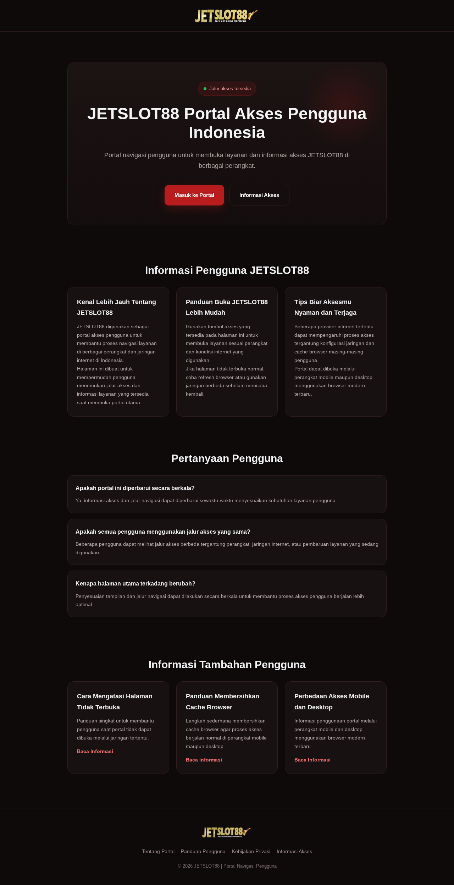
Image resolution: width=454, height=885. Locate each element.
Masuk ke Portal (194, 195)
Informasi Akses (259, 195)
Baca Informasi (95, 751)
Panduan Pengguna (203, 851)
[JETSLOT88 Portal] (227, 15)
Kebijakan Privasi (251, 851)
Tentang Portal (158, 851)
